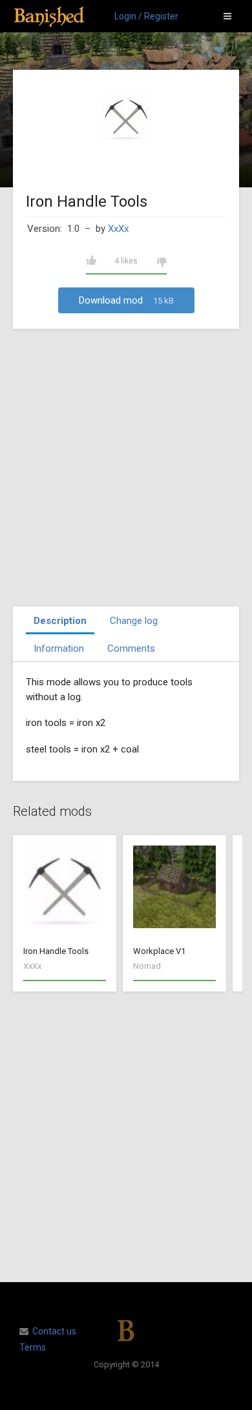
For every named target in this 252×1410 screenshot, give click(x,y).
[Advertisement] (126, 468)
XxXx (118, 228)
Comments (131, 648)
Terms (32, 1347)
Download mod (126, 300)
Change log (134, 621)
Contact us (54, 1331)
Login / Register (146, 16)
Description (60, 621)
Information (59, 648)
